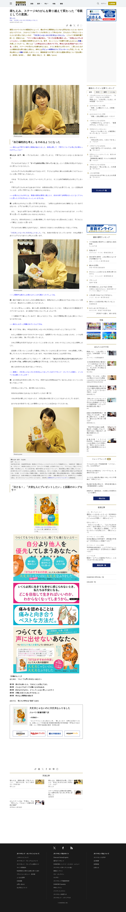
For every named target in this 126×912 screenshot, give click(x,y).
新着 (32, 4)
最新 (90, 92)
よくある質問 (21, 877)
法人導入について (22, 887)
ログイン (103, 3)
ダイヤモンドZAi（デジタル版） (63, 867)
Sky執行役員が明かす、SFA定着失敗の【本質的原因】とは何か (101, 485)
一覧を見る (101, 498)
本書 (79, 41)
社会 (11, 20)
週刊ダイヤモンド (59, 861)
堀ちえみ (12, 18)
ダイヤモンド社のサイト (61, 853)
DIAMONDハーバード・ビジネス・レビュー (66, 864)
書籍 (61, 4)
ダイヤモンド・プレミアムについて (27, 861)
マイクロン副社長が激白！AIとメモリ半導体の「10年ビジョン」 (101, 478)
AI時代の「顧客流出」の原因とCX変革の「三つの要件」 (101, 492)
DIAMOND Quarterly (60, 884)
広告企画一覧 (91, 582)
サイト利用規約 (21, 867)
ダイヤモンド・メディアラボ (62, 897)
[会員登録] (112, 3)
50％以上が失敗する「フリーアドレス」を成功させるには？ (101, 472)
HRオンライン (58, 887)
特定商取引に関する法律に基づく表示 (28, 871)
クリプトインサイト (59, 891)
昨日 (97, 92)
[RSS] (71, 848)
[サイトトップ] (21, 3)
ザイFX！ (56, 877)
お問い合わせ (21, 884)
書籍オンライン (58, 871)
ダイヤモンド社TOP (100, 857)
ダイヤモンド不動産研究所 (61, 881)
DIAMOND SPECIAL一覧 (95, 577)
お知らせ (96, 867)
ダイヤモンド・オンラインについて (28, 853)
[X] (54, 848)
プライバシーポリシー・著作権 (26, 874)
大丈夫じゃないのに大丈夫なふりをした (26, 20)
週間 (105, 92)
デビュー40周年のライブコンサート (55, 49)
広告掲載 (19, 881)
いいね (112, 92)
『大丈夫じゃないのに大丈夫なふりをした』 (49, 35)
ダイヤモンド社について (101, 853)
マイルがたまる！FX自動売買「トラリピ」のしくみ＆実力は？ (101, 465)
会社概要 (96, 861)
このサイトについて (23, 857)
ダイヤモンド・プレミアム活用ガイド (28, 864)
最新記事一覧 (101, 565)
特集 (54, 4)
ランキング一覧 (101, 190)
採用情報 (96, 864)
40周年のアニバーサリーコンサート (58, 478)
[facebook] (63, 848)
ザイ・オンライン (59, 874)
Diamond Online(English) (61, 857)
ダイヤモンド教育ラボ (60, 894)
